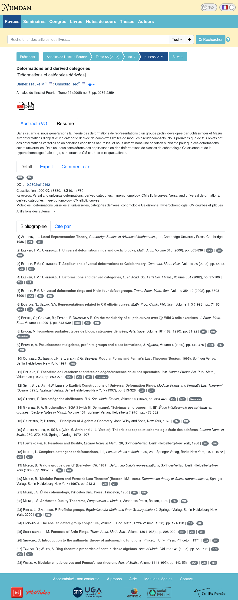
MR (20, 177)
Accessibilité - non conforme (76, 578)
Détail (26, 166)
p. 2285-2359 (154, 56)
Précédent (27, 56)
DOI (209, 250)
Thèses (127, 21)
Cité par (63, 226)
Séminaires (34, 21)
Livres (76, 21)
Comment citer (77, 166)
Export (47, 166)
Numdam (23, 336)
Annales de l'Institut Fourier (67, 56)
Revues (12, 21)
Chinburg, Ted (66, 84)
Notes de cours (101, 21)
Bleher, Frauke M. (31, 84)
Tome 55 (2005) (107, 56)
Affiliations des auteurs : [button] (35, 211)
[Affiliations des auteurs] (91, 84)
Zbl (29, 177)
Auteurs (146, 21)
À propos (114, 578)
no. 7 (132, 56)
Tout (175, 39)
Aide (133, 578)
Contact (186, 578)
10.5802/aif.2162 (37, 184)
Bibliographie (33, 226)
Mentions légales (158, 578)
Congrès (57, 21)
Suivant (177, 56)
